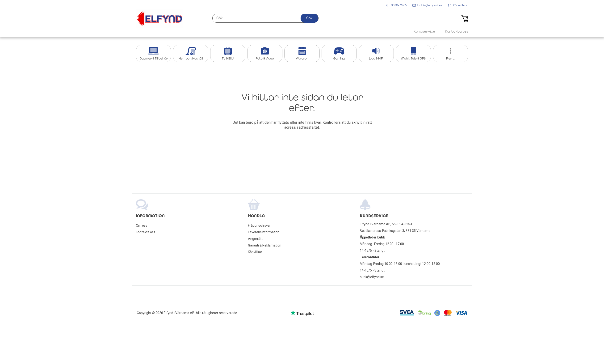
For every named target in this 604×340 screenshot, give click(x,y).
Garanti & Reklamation (264, 245)
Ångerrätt (255, 239)
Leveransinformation (263, 232)
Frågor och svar (259, 225)
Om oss (141, 225)
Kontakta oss (145, 232)
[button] (309, 18)
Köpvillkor (255, 252)
